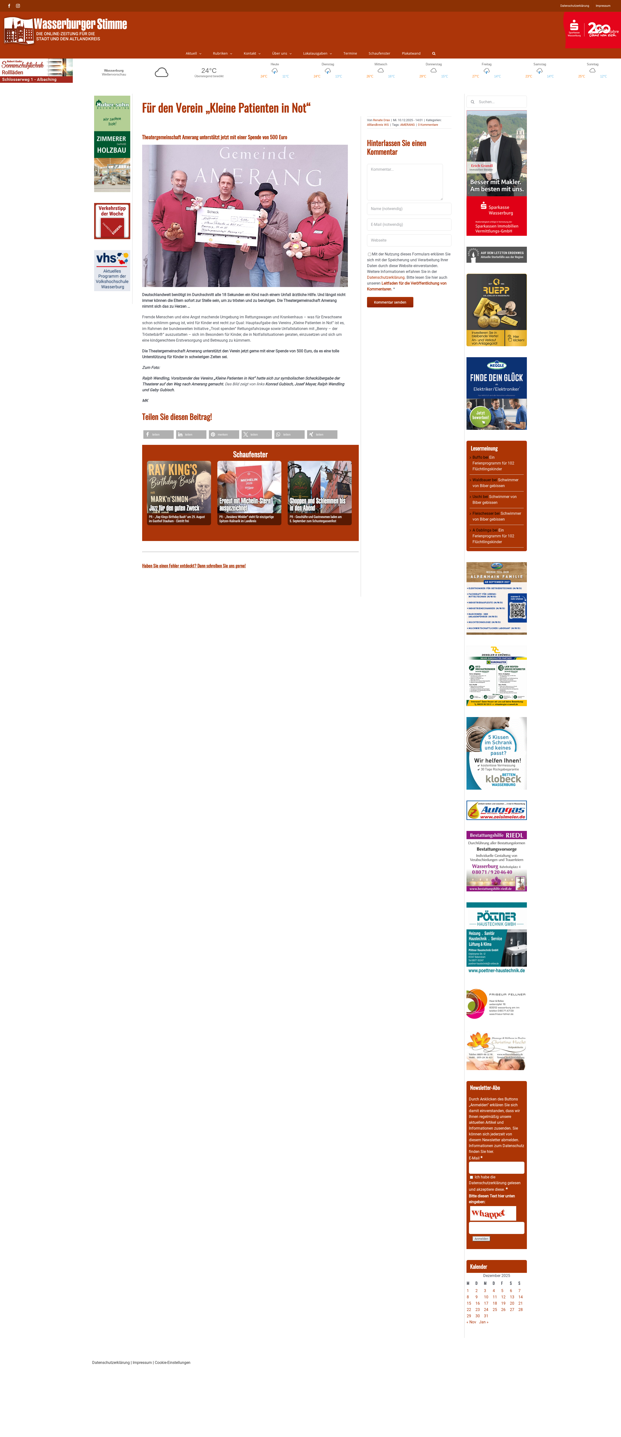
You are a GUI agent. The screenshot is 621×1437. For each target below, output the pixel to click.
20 (512, 1303)
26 (503, 1309)
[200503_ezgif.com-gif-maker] (496, 720)
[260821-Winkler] (249, 463)
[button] (433, 53)
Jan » (484, 1322)
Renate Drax (381, 120)
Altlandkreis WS (378, 125)
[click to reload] (493, 1213)
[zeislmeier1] (496, 803)
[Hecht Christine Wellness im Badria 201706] (496, 1034)
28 (520, 1309)
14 (520, 1297)
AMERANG (407, 125)
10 (486, 1297)
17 (486, 1303)
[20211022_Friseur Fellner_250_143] (496, 988)
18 (495, 1303)
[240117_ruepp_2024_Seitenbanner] (496, 276)
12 (503, 1297)
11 (495, 1297)
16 (477, 1303)
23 (477, 1309)
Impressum (142, 1362)
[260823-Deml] (320, 463)
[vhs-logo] (112, 253)
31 (486, 1316)
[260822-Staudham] (179, 463)
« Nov (471, 1322)
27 (512, 1309)
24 (486, 1309)
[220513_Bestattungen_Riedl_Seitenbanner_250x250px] (496, 833)
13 (512, 1297)
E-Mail (475, 1158)
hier (490, 1151)
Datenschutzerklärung (488, 1183)
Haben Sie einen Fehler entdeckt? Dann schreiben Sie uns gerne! (194, 565)
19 (503, 1303)
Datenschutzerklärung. (386, 277)
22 (469, 1309)
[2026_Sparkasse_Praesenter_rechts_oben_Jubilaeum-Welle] (592, 14)
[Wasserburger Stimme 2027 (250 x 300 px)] (496, 565)
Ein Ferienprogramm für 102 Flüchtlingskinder (493, 463)
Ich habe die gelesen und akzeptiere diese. (495, 1183)
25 (495, 1309)
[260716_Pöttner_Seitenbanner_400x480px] (496, 905)
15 (469, 1303)
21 (520, 1303)
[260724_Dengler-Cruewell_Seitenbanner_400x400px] (496, 648)
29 (469, 1316)
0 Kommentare (428, 125)
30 (477, 1316)
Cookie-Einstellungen (172, 1362)
